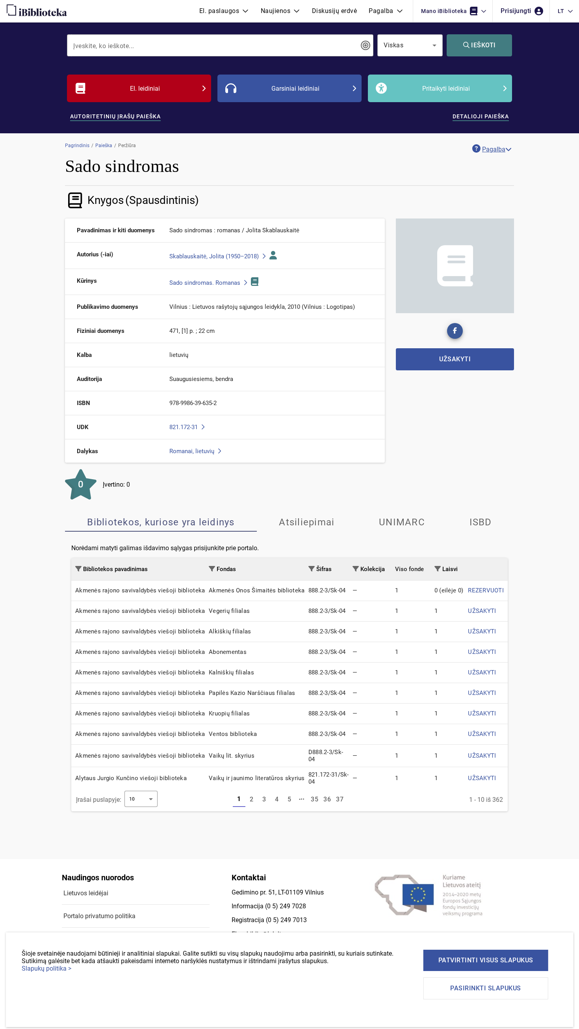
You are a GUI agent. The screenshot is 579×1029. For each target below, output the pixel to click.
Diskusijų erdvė (334, 11)
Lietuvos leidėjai (86, 893)
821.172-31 (184, 427)
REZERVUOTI (486, 590)
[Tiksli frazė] (365, 45)
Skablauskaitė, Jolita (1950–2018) (214, 256)
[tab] (161, 522)
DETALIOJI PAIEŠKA (481, 116)
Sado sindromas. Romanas (205, 282)
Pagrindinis (77, 145)
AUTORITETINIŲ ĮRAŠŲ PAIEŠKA (115, 116)
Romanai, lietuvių (192, 451)
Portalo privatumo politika (99, 916)
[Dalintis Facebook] (455, 331)
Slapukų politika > (46, 968)
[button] (224, 11)
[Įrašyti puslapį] (302, 799)
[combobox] (214, 45)
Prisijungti (517, 11)
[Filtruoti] (78, 569)
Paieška (103, 145)
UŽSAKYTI (482, 610)
